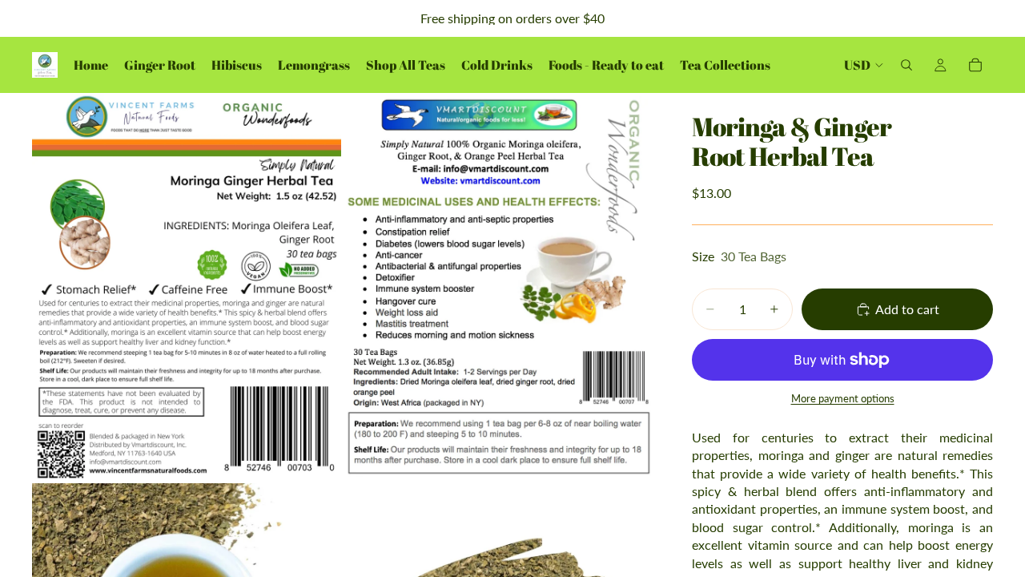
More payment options (842, 398)
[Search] (906, 65)
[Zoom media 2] (498, 286)
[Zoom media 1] (186, 286)
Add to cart (907, 309)
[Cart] (975, 65)
